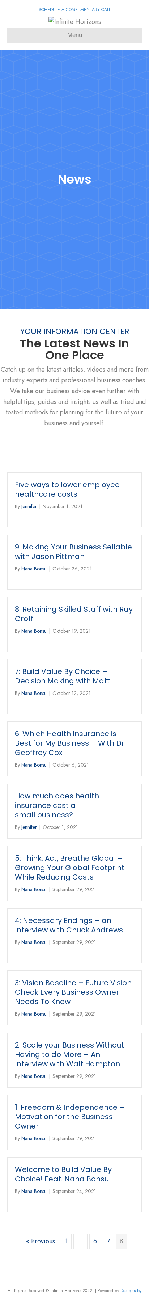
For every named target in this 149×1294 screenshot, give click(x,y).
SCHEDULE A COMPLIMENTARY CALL (75, 10)
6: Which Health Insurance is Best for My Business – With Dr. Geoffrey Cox (70, 743)
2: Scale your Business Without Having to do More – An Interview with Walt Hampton (69, 1054)
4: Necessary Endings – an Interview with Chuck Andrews (69, 925)
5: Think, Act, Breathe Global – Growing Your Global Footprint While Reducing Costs (69, 867)
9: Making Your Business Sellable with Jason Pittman (73, 551)
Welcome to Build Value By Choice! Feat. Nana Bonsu (63, 1174)
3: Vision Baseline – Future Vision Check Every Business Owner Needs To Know (73, 992)
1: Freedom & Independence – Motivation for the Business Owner (70, 1116)
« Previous (40, 1241)
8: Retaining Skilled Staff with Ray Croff (74, 614)
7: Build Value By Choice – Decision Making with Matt (62, 676)
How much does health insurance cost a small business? (57, 805)
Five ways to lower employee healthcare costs (67, 489)
